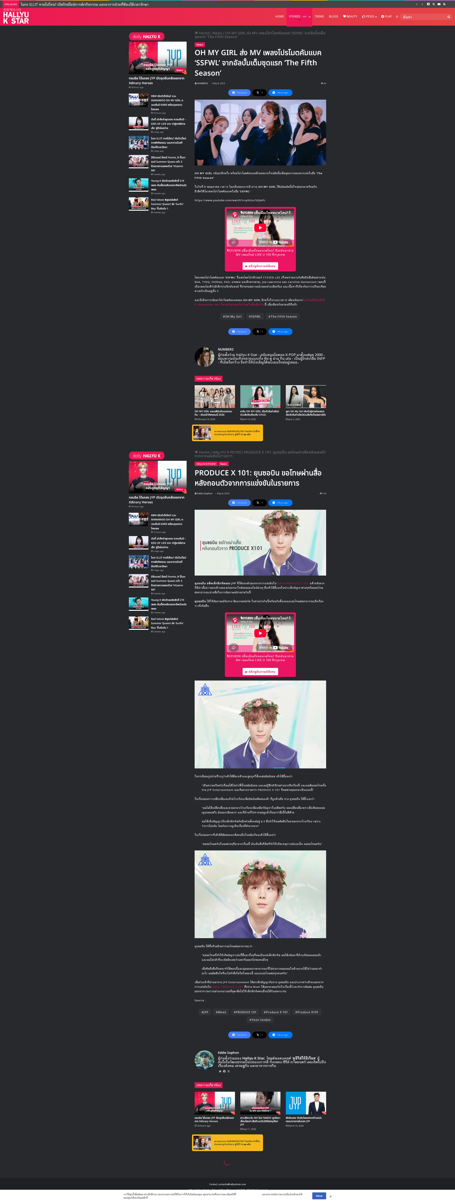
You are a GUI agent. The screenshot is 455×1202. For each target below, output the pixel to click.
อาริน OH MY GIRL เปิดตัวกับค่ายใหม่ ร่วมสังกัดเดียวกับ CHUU (259, 413)
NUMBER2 (202, 83)
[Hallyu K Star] (16, 16)
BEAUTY (351, 16)
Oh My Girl (233, 316)
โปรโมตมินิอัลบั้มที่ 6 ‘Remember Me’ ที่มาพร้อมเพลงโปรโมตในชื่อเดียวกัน (260, 302)
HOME (279, 16)
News (217, 33)
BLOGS (333, 16)
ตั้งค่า (151, 1197)
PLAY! (388, 16)
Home (204, 33)
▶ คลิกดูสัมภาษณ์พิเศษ (260, 266)
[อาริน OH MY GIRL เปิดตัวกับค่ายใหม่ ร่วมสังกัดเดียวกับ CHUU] (260, 396)
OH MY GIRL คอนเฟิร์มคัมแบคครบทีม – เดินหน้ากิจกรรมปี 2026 (213, 413)
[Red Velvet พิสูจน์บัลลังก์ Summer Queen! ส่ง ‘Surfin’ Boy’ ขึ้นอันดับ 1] (138, 204)
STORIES (298, 16)
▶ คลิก (248, 434)
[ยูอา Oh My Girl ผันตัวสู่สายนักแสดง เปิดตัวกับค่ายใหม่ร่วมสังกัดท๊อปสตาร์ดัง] (306, 396)
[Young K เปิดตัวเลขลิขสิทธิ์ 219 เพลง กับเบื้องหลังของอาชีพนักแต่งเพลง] (138, 185)
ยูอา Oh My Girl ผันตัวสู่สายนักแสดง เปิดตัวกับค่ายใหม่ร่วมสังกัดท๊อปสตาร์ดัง (306, 413)
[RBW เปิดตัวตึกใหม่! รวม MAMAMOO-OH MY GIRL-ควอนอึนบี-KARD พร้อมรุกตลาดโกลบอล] (138, 100)
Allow (319, 1196)
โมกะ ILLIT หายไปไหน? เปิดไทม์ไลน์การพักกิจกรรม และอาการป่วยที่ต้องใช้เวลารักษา (168, 143)
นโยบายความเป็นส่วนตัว (249, 1194)
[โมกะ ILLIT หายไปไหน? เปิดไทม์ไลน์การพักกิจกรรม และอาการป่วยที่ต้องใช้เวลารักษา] (138, 142)
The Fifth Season (284, 316)
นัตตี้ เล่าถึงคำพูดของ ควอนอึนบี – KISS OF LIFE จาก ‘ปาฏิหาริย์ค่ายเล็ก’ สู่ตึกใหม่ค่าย (168, 124)
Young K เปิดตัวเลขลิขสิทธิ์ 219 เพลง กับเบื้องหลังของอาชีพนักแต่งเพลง (73, 4)
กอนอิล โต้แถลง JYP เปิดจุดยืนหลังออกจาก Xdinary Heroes (156, 80)
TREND (319, 16)
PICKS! (369, 16)
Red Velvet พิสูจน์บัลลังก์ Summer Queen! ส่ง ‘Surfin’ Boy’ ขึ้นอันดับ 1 (167, 204)
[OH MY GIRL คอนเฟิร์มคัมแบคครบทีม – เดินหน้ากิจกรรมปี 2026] (215, 396)
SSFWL (256, 316)
